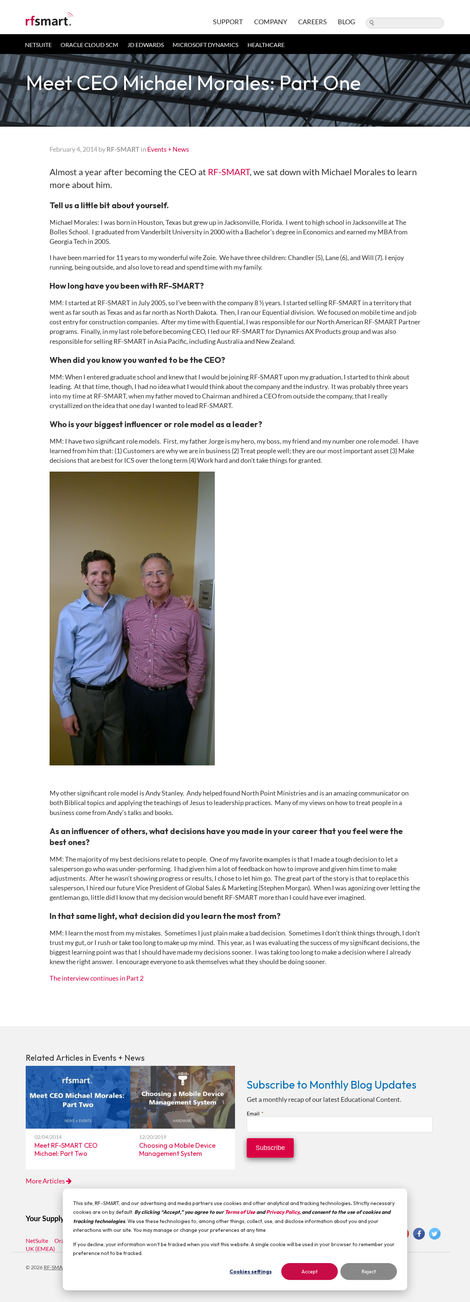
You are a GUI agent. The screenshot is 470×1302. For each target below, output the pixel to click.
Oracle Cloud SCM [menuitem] (89, 44)
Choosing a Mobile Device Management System (177, 1149)
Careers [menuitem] (312, 22)
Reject (369, 1271)
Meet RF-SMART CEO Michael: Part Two (66, 1149)
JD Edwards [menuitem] (145, 44)
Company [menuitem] (270, 22)
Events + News (168, 149)
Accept (309, 1271)
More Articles (46, 1181)
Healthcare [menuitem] (266, 44)
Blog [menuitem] (346, 22)
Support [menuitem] (228, 22)
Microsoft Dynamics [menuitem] (205, 44)
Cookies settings (250, 1271)
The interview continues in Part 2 (97, 978)
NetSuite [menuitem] (38, 44)
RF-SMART (229, 171)
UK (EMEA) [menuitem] (40, 1248)
